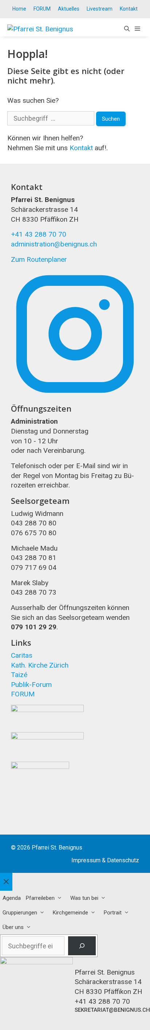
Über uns (13, 927)
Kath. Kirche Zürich (39, 665)
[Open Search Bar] (127, 29)
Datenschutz (123, 860)
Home (19, 9)
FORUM (42, 9)
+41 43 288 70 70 (38, 234)
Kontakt (129, 9)
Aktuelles (68, 9)
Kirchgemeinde (70, 912)
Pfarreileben (40, 898)
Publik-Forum (31, 684)
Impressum (85, 860)
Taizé (19, 675)
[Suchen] (82, 945)
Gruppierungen (20, 912)
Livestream (99, 9)
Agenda (12, 898)
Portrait (113, 912)
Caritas (21, 655)
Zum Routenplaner (39, 259)
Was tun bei (84, 898)
